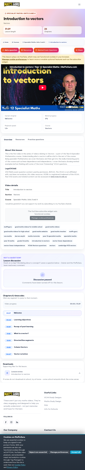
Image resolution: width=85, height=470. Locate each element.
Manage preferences (59, 452)
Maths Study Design (52, 401)
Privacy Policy (12, 467)
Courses (16, 42)
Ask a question (11, 50)
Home (6, 42)
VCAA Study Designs (52, 397)
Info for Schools (51, 409)
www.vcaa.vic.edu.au (59, 177)
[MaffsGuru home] (12, 4)
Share (80, 50)
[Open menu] (79, 4)
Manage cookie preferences (14, 59)
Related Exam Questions (47, 50)
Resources (27, 50)
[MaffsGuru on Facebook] (6, 422)
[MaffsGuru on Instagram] (11, 422)
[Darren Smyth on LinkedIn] (17, 422)
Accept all (75, 452)
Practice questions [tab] (36, 139)
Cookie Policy (19, 465)
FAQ (46, 405)
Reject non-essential (38, 452)
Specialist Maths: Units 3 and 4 (34, 42)
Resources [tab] (20, 139)
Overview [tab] (8, 140)
